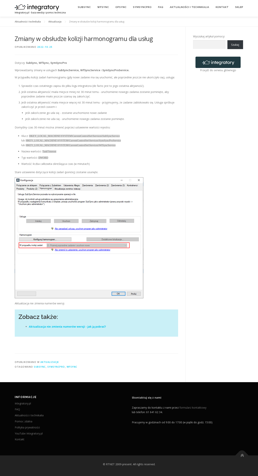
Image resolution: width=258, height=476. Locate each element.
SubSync (84, 7)
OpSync (121, 7)
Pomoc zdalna (23, 421)
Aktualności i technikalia (189, 7)
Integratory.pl (23, 403)
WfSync (103, 7)
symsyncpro (56, 366)
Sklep (239, 7)
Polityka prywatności (27, 427)
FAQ (160, 7)
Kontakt (222, 7)
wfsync (72, 366)
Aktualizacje (49, 362)
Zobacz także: (38, 316)
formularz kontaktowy (192, 407)
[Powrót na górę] (242, 455)
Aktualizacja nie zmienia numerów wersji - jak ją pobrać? (67, 326)
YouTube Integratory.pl (29, 433)
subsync (40, 366)
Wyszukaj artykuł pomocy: (209, 36)
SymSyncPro (142, 7)
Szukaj (235, 44)
